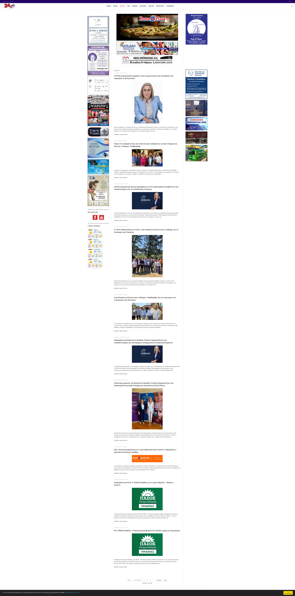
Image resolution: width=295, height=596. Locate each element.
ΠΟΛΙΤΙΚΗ (122, 6)
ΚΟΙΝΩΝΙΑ (134, 6)
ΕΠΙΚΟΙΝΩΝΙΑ (170, 6)
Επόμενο (159, 580)
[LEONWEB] (98, 166)
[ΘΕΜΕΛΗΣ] (98, 30)
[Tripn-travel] (98, 132)
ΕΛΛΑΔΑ (115, 6)
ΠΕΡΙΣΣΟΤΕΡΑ (159, 6)
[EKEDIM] (147, 48)
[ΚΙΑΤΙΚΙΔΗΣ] (196, 153)
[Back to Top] (291, 589)
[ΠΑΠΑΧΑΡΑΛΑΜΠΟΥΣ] (98, 60)
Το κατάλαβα (288, 593)
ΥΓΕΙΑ (128, 6)
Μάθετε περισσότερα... (72, 592)
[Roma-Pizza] (147, 27)
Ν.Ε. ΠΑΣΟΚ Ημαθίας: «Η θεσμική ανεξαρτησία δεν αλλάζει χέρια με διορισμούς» (147, 531)
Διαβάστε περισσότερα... (121, 134)
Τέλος (165, 580)
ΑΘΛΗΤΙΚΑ (151, 6)
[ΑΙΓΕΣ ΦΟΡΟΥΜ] (98, 85)
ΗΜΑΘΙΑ (109, 6)
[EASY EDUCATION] (196, 108)
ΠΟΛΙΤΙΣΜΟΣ (143, 6)
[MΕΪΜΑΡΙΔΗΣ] (147, 60)
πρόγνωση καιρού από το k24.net (95, 268)
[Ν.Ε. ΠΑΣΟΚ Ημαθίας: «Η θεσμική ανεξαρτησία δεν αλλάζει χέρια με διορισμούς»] (147, 544)
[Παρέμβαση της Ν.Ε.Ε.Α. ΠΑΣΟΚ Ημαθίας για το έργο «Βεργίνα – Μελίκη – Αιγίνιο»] (147, 499)
